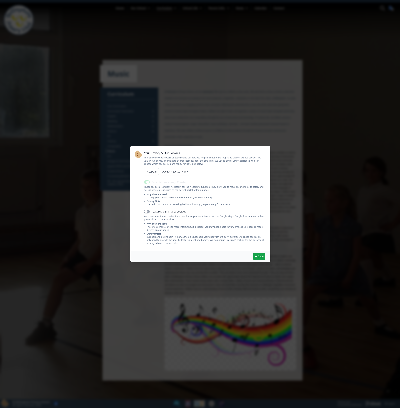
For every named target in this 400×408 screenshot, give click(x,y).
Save (261, 256)
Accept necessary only (175, 171)
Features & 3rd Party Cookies (169, 211)
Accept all (151, 171)
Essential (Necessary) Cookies (169, 182)
